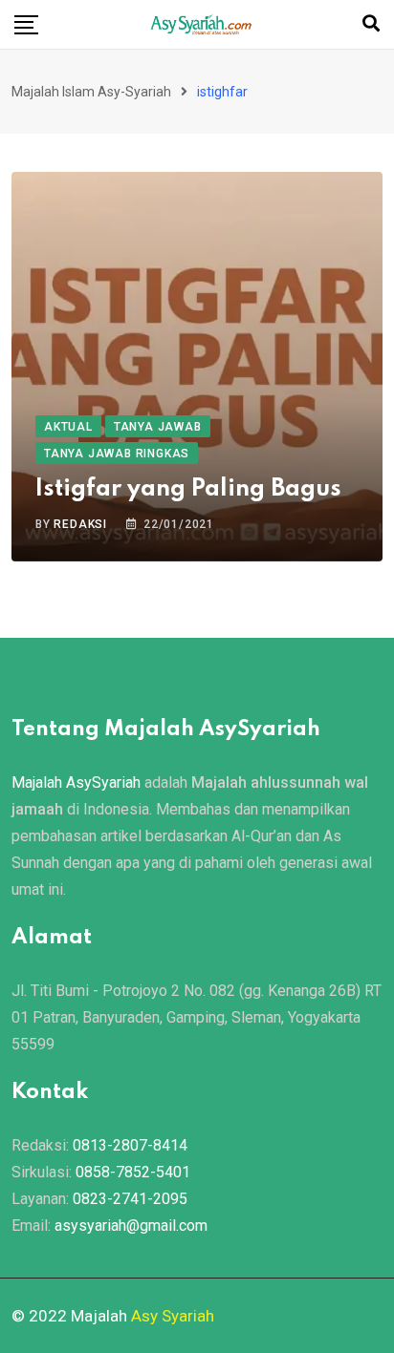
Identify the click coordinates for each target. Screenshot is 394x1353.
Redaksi (80, 524)
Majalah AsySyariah (76, 782)
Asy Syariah (172, 1315)
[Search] (371, 23)
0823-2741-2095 (130, 1199)
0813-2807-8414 (130, 1145)
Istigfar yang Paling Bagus (188, 489)
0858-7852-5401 (133, 1172)
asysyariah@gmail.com (131, 1225)
